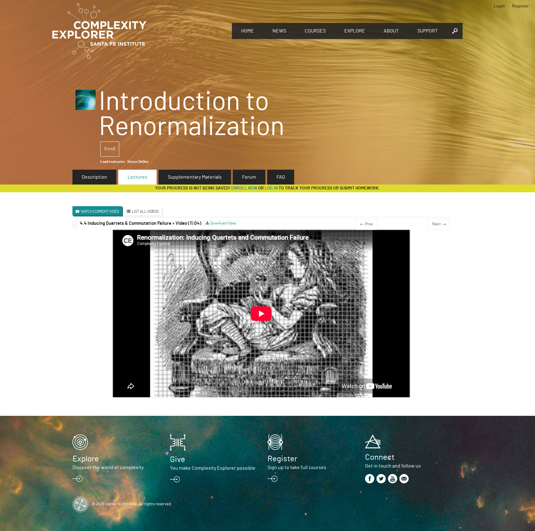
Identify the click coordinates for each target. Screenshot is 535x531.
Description (94, 177)
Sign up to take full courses (297, 467)
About (391, 30)
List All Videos (145, 211)
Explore (354, 30)
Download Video (223, 223)
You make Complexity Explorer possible (212, 468)
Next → (439, 224)
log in (271, 188)
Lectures (137, 177)
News (279, 30)
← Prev (366, 224)
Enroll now (244, 188)
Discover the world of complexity (108, 467)
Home (247, 30)
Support (427, 30)
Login (499, 6)
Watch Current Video (100, 211)
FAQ (280, 177)
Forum (249, 177)
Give (177, 459)
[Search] (455, 31)
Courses (315, 30)
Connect (379, 457)
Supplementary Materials (195, 177)
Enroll (109, 149)
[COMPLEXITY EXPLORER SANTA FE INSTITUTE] (139, 31)
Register (520, 6)
